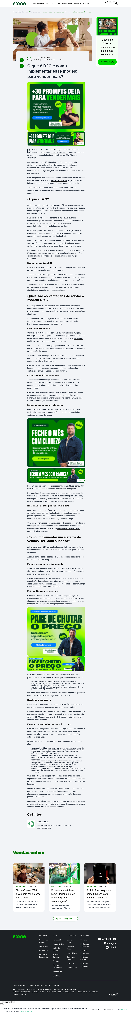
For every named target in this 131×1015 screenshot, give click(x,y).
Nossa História (58, 944)
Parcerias (56, 961)
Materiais (77, 3)
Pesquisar (111, 2)
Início (15, 12)
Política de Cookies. (26, 1011)
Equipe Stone (43, 821)
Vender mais (55, 3)
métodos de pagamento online (50, 761)
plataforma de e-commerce (75, 750)
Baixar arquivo (105, 62)
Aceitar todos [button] (95, 1009)
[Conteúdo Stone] (19, 3)
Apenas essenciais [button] (109, 1009)
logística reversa (72, 757)
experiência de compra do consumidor (67, 348)
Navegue (7, 1002)
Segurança (84, 940)
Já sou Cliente (72, 953)
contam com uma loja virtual (53, 253)
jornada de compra (35, 368)
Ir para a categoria (64, 918)
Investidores (57, 972)
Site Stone (57, 976)
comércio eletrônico (59, 152)
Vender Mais (43, 946)
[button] (122, 1009)
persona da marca (70, 398)
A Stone (86, 3)
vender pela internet (59, 180)
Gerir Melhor (43, 950)
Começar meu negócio (40, 3)
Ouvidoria (70, 963)
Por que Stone (58, 940)
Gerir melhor (67, 3)
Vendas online (35, 12)
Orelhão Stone (72, 968)
